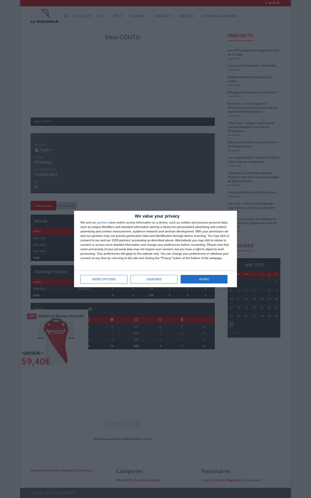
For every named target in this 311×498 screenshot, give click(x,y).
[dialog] (155, 249)
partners (102, 222)
